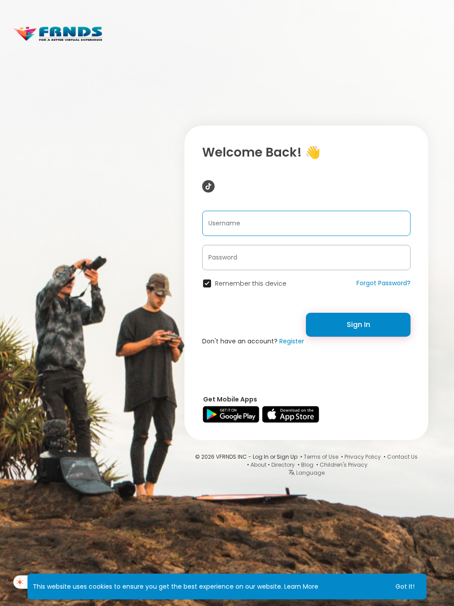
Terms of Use (321, 456)
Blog (307, 464)
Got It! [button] (405, 586)
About (258, 464)
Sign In (358, 324)
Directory (283, 464)
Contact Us (402, 456)
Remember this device (250, 283)
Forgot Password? (383, 283)
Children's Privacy (344, 464)
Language (310, 472)
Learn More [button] (301, 586)
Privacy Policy (362, 456)
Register (291, 341)
